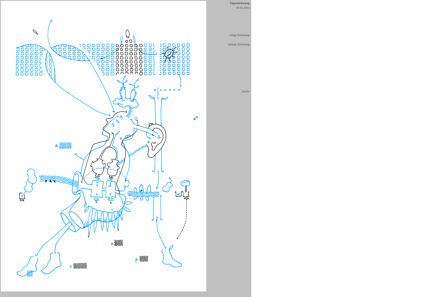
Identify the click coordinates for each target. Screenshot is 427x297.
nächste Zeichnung (239, 44)
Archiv (246, 91)
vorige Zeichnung (239, 35)
